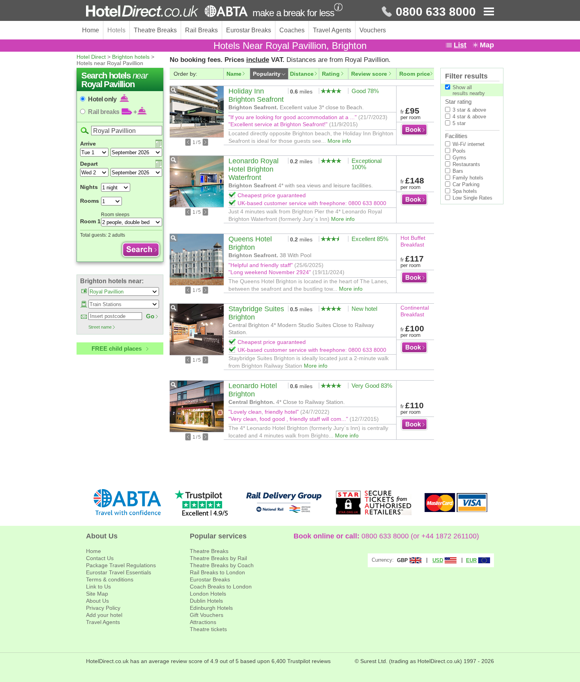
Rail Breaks (201, 30)
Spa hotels (465, 191)
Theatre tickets (208, 629)
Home (90, 30)
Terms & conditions (109, 579)
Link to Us (98, 586)
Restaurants (466, 164)
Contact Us (100, 558)
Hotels (116, 30)
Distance (302, 74)
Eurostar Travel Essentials (118, 572)
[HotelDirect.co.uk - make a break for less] (167, 11)
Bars (458, 171)
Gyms (459, 158)
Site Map (97, 593)
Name (233, 74)
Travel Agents (332, 30)
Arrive (88, 143)
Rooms (89, 201)
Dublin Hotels (206, 601)
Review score (369, 74)
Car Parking (466, 184)
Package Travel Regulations (121, 565)
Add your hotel (104, 615)
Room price (414, 74)
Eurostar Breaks (248, 30)
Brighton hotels (131, 57)
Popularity (267, 74)
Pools (459, 151)
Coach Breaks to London (221, 586)
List (460, 45)
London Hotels (208, 593)
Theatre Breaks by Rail (218, 558)
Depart (89, 164)
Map (487, 45)
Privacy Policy (103, 608)
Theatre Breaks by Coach (222, 565)
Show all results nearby (469, 90)
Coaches (292, 30)
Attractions (203, 622)
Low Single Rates (472, 198)
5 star (459, 123)
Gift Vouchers (206, 615)
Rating (331, 74)
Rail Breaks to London (217, 572)
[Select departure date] (158, 164)
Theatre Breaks (155, 30)
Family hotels (468, 178)
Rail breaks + (112, 111)
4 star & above (469, 117)
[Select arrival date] (158, 144)
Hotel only (103, 99)
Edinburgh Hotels (211, 608)
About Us (97, 601)
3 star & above (469, 110)
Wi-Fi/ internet (469, 144)
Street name (100, 327)
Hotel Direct (91, 57)
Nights (89, 187)
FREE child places (117, 348)
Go (150, 316)
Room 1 (90, 221)
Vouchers (372, 30)
